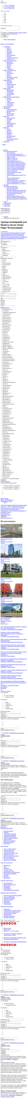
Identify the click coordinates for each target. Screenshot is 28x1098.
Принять (9, 1059)
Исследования (10, 113)
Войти (4, 144)
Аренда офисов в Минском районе (16, 164)
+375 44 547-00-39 (9, 7)
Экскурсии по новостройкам (11, 890)
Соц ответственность (12, 138)
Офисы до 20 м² (11, 157)
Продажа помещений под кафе (16, 192)
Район (2, 307)
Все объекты (7, 865)
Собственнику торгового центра (12, 910)
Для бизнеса (10, 125)
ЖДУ (4, 35)
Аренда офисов (11, 152)
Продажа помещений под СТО (15, 196)
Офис (7, 702)
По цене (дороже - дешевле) (11, 489)
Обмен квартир (8, 839)
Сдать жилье (10, 85)
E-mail (2, 756)
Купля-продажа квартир (10, 60)
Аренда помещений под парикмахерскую (13, 178)
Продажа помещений (9, 898)
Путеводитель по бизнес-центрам (16, 165)
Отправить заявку (5, 736)
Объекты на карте (8, 899)
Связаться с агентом (6, 821)
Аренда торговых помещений (15, 168)
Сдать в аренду (10, 695)
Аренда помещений (9, 896)
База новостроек (8, 883)
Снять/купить (6, 951)
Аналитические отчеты (10, 913)
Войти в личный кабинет (7, 44)
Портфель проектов (9, 917)
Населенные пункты (12, 77)
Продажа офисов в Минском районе (16, 197)
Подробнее (3, 688)
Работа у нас (10, 59)
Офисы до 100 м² (12, 158)
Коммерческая (10, 111)
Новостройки (7, 88)
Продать (9, 64)
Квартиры (9, 62)
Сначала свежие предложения (12, 485)
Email (2, 728)
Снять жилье (10, 87)
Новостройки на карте (10, 884)
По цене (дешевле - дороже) (11, 487)
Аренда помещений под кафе (15, 169)
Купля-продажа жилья (6, 828)
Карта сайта (7, 929)
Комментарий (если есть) (7, 730)
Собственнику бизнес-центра (11, 912)
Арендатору (10, 104)
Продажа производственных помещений (14, 194)
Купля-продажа (11, 118)
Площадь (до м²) (5, 1019)
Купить (9, 66)
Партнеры (9, 52)
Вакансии (6, 127)
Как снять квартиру (9, 858)
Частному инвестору (9, 916)
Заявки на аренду (11, 84)
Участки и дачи (8, 869)
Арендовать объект (11, 1005)
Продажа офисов (12, 187)
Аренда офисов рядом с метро (15, 162)
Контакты (6, 116)
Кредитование (7, 106)
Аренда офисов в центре (14, 161)
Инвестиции (10, 115)
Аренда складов (12, 171)
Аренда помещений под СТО (15, 182)
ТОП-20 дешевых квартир (11, 838)
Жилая (8, 112)
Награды (9, 50)
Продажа (9, 99)
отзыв (16, 931)
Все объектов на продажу (10, 186)
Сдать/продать (6, 950)
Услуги (9, 48)
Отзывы (9, 53)
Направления (10, 78)
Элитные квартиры (9, 851)
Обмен (8, 67)
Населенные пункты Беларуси (12, 872)
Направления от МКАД (10, 873)
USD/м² (3, 303)
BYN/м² (3, 302)
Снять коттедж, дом (9, 850)
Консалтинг (10, 126)
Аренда (9, 98)
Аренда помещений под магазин (16, 180)
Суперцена (10, 69)
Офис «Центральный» (10, 39)
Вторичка (9, 119)
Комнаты (6, 832)
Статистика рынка (12, 109)
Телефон (3, 28)
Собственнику (11, 102)
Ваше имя (3, 712)
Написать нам (7, 928)
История (9, 56)
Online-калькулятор (9, 842)
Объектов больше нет (6, 518)
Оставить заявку (5, 763)
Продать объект (10, 697)
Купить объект (9, 1003)
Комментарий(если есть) (7, 757)
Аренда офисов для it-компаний (16, 166)
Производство (9, 708)
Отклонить (15, 1059)
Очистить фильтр (5, 481)
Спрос (8, 101)
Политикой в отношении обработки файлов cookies (11, 1096)
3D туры (6, 875)
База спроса (7, 901)
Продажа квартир (8, 831)
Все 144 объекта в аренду (10, 151)
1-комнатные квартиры (10, 833)
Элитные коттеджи (9, 871)
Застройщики (10, 94)
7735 (2, 1)
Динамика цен (7, 914)
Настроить (3, 1059)
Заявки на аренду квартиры (11, 856)
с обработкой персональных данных (17, 32)
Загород (9, 120)
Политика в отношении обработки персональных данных (13, 934)
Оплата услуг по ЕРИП (10, 860)
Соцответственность (12, 57)
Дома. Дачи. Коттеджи (10, 70)
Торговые (8, 704)
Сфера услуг (9, 705)
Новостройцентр (11, 123)
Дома (5, 866)
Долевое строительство (7, 880)
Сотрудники (10, 105)
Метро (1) (6, 307)
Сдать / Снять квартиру (10, 849)
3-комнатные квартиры (10, 836)
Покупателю (10, 92)
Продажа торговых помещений (16, 190)
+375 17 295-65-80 (9, 5)
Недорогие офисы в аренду (15, 154)
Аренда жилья (7, 80)
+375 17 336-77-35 (9, 8)
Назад (2, 1091)
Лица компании (11, 55)
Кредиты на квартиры (9, 840)
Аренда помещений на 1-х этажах (16, 183)
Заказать (3, 1052)
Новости (9, 49)
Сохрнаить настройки (11, 1091)
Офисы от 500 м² (12, 159)
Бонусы (9, 95)
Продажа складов (12, 189)
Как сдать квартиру (9, 857)
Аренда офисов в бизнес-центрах (16, 155)
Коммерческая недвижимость (11, 97)
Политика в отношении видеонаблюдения (15, 941)
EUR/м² (3, 304)
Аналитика (7, 108)
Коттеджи (9, 83)
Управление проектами (7, 906)
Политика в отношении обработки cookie (15, 937)
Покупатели (10, 63)
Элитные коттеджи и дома (11, 853)
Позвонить (3, 827)
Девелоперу (10, 91)
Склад (7, 707)
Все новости (4, 686)
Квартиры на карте (9, 854)
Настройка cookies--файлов (11, 939)
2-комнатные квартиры (10, 835)
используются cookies (6, 1057)
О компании (7, 46)
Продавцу (6, 876)
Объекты (9, 71)
